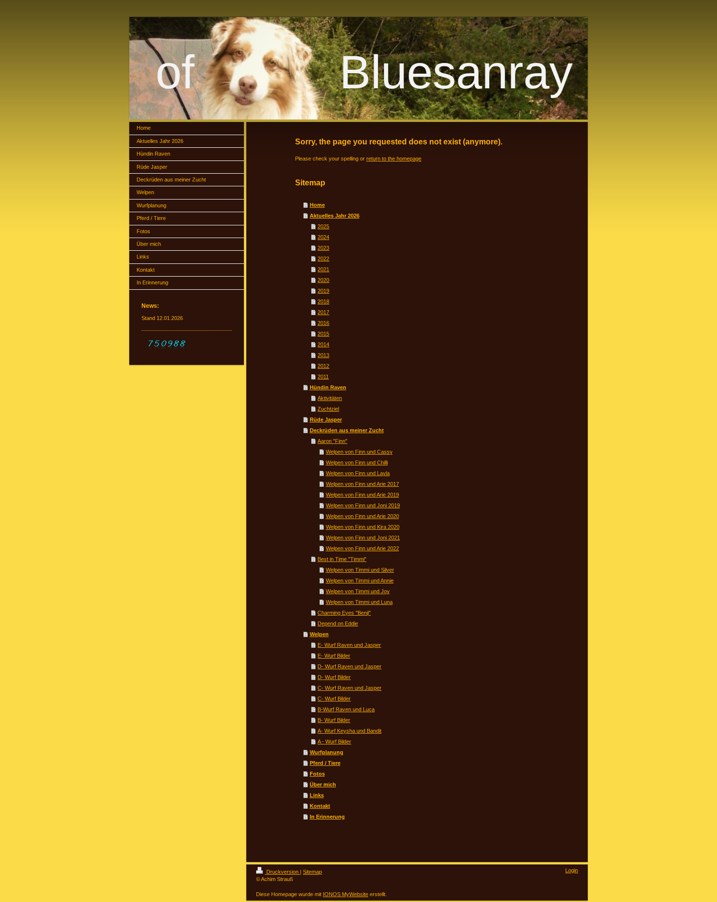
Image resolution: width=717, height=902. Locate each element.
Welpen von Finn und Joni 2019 (363, 505)
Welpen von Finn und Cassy (359, 452)
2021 (323, 269)
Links (317, 795)
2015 (323, 334)
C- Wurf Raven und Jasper (349, 688)
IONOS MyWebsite (345, 894)
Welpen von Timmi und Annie (360, 580)
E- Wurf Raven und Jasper (349, 645)
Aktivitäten (330, 398)
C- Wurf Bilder (334, 699)
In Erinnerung (327, 817)
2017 (323, 312)
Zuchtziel (328, 409)
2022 (323, 258)
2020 (323, 280)
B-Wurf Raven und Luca (346, 709)
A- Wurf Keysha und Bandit (349, 731)
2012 (323, 366)
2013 (323, 355)
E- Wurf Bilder (334, 656)
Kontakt (320, 806)
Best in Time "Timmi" (342, 559)
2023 (323, 248)
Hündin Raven (328, 387)
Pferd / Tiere (325, 763)
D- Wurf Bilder (334, 677)
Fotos (317, 774)
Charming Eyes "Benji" (344, 613)
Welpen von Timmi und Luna (359, 602)
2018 (323, 301)
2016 (323, 323)
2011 (323, 377)
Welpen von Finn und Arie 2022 (362, 548)
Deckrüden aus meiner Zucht (347, 430)
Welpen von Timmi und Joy (358, 591)
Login (571, 870)
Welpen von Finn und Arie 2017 (362, 484)
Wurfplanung (326, 752)
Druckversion (282, 872)
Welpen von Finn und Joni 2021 (363, 538)
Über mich (323, 784)
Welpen (319, 634)
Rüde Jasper (326, 419)
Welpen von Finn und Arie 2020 (362, 516)
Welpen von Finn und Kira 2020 (362, 527)
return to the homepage (393, 158)
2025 (323, 226)
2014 (323, 344)
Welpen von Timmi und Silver (360, 570)
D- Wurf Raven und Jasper (349, 666)
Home (317, 205)
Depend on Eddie (338, 623)
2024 (323, 237)
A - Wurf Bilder (334, 741)
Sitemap (312, 872)
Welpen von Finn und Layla (358, 473)
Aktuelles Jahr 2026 (334, 216)
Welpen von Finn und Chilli (357, 462)
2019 (323, 291)
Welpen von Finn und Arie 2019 (362, 495)
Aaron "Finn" (332, 441)
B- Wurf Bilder (334, 720)
